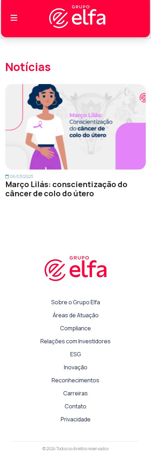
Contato (75, 406)
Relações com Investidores (75, 341)
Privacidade (76, 419)
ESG (75, 354)
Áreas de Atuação (76, 315)
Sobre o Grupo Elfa (75, 302)
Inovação (75, 367)
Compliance (75, 328)
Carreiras (75, 393)
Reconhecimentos (75, 380)
